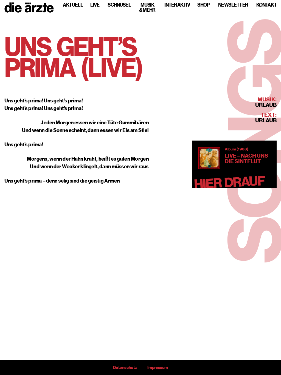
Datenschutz (125, 367)
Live (94, 4)
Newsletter (233, 4)
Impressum (157, 367)
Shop (203, 4)
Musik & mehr (147, 7)
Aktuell (73, 4)
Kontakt (266, 4)
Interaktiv (177, 4)
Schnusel (119, 4)
